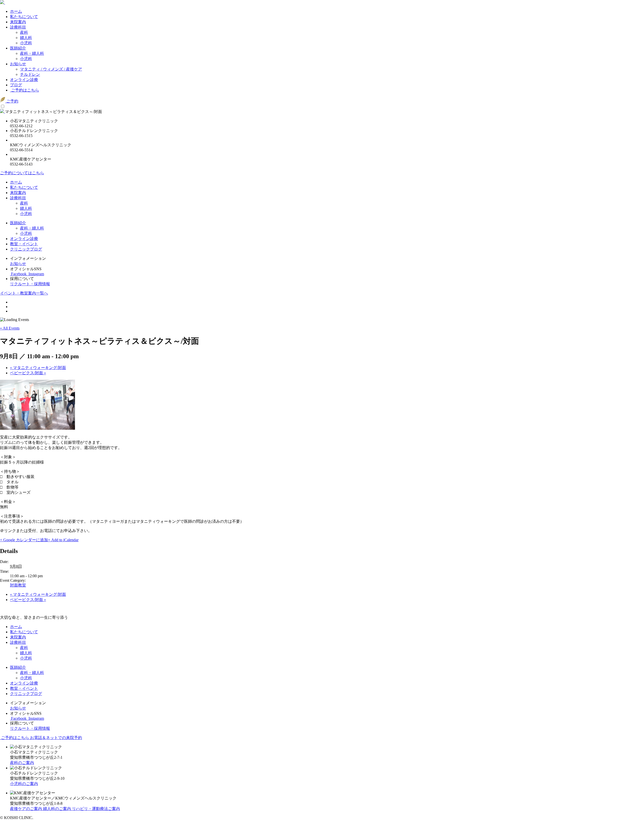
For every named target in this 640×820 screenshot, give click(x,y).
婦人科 (26, 38)
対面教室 (18, 585)
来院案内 (18, 22)
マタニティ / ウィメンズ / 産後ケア (51, 69)
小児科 (26, 43)
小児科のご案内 (24, 784)
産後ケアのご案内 (26, 808)
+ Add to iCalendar (63, 540)
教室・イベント (24, 244)
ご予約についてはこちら (22, 173)
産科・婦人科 (32, 53)
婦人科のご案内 (57, 808)
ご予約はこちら (24, 90)
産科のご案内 (22, 762)
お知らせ (18, 64)
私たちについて (24, 16)
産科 (24, 32)
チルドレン (30, 74)
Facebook (19, 274)
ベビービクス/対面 (28, 373)
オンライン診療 (24, 80)
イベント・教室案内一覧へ (24, 293)
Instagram (36, 274)
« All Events (10, 328)
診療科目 (18, 27)
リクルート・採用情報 (30, 284)
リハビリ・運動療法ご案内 (96, 808)
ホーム (16, 11)
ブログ (16, 85)
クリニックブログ (26, 249)
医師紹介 (18, 48)
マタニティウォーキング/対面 (38, 368)
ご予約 (11, 101)
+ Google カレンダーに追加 (24, 540)
